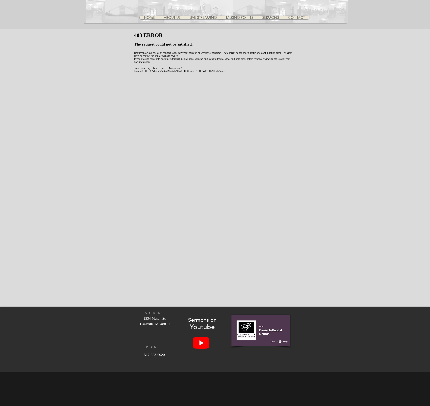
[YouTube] (201, 343)
